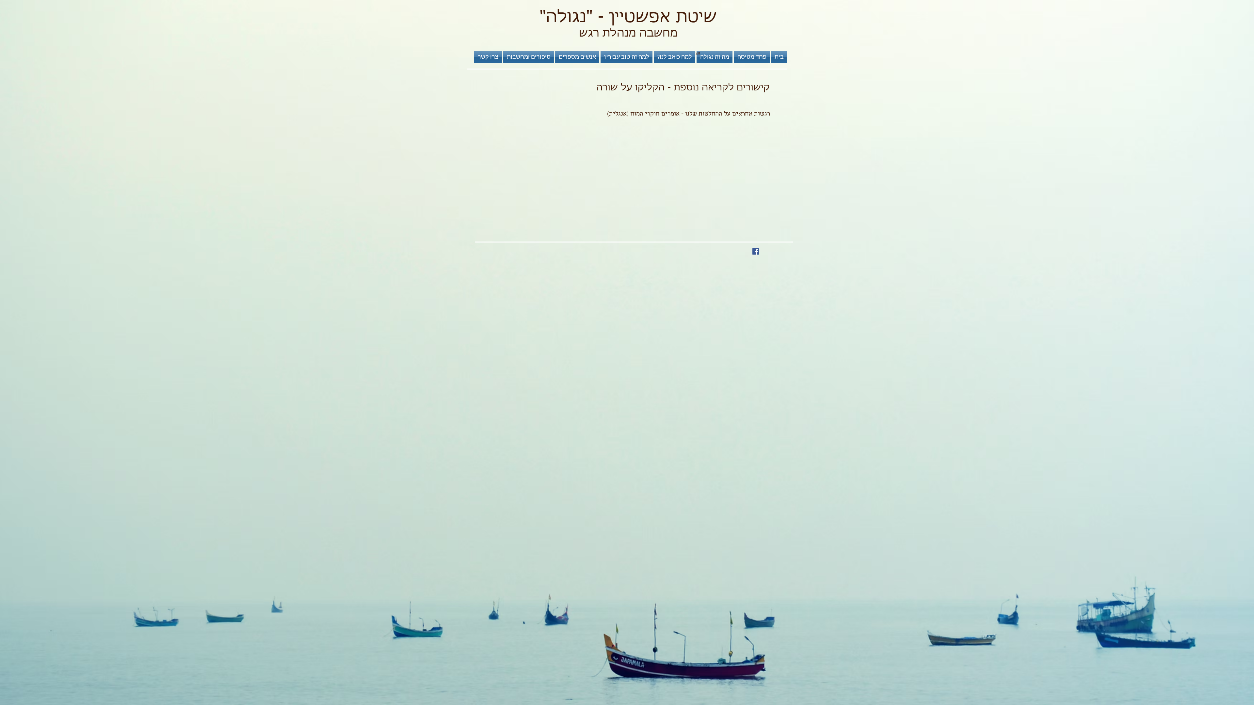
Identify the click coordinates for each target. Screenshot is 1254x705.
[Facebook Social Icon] (755, 251)
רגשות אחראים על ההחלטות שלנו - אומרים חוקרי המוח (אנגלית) (688, 114)
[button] (626, 57)
